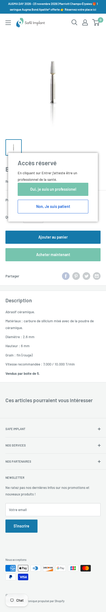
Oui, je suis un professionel (53, 189)
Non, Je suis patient (53, 206)
